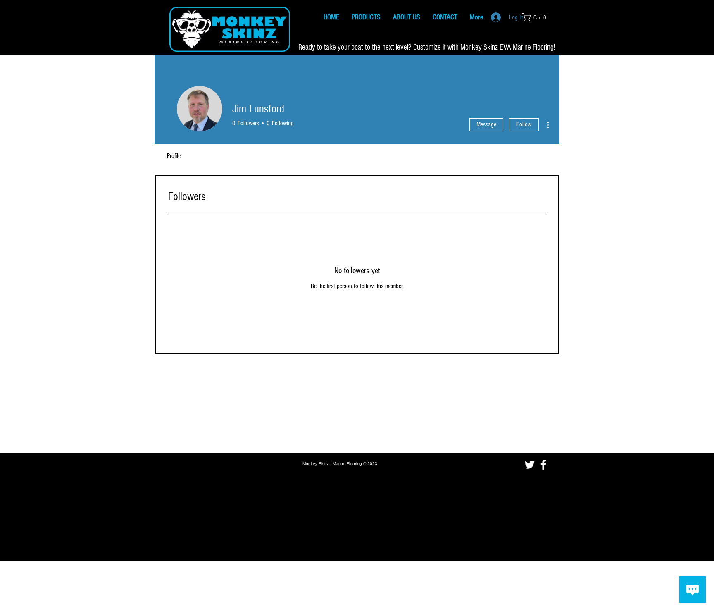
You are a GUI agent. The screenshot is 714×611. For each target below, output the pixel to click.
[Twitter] (529, 464)
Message (486, 124)
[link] (536, 17)
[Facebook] (543, 464)
